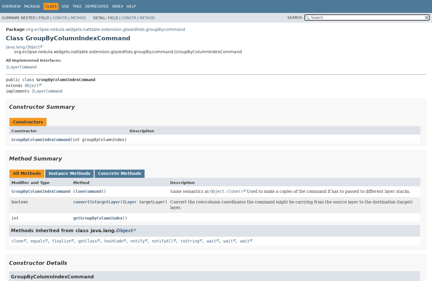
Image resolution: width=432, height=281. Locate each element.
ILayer (130, 202)
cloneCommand (87, 191)
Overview (11, 6)
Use (65, 6)
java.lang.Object (23, 47)
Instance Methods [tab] (69, 173)
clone (17, 241)
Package (32, 6)
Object (32, 85)
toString (189, 241)
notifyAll (162, 241)
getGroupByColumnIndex (98, 218)
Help (131, 6)
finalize (61, 241)
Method (78, 18)
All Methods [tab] (27, 173)
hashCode (113, 241)
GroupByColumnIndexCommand (40, 139)
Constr (60, 18)
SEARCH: (295, 18)
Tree (77, 6)
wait (211, 241)
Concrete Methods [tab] (119, 173)
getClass (87, 241)
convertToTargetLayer (96, 202)
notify (137, 241)
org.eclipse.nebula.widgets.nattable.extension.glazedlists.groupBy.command (105, 29)
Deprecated (96, 6)
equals (38, 241)
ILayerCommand (21, 67)
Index (117, 6)
